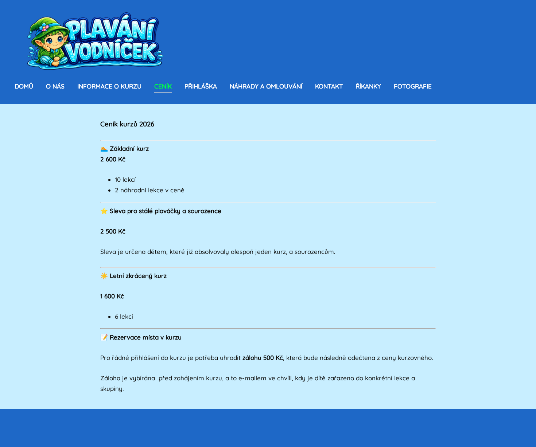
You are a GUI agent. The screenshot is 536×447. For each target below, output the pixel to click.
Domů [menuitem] (24, 86)
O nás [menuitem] (55, 86)
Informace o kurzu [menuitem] (109, 86)
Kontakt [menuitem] (329, 86)
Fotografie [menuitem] (413, 86)
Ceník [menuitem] (163, 86)
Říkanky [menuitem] (368, 86)
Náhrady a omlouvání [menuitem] (266, 86)
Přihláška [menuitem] (201, 86)
